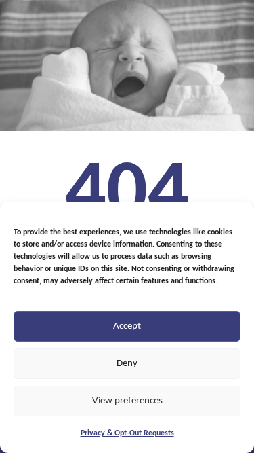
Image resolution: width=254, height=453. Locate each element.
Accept (127, 326)
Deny (127, 364)
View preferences (127, 401)
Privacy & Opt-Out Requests (127, 433)
